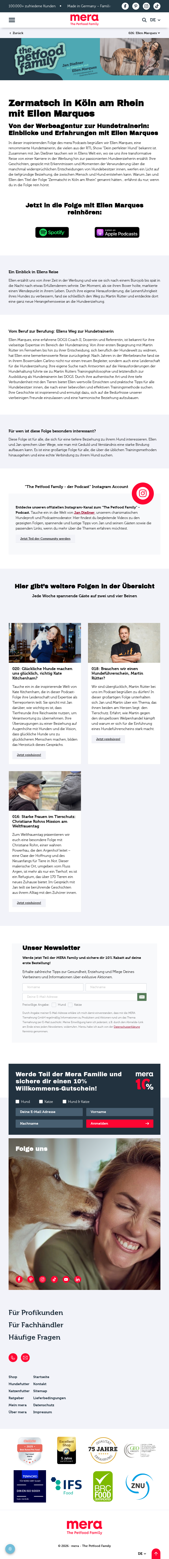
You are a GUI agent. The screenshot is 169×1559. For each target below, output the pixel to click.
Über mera (18, 1412)
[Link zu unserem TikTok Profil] (54, 1279)
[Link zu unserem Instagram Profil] (42, 1279)
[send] (142, 997)
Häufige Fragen (35, 1337)
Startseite (41, 1377)
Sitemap (40, 1391)
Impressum (42, 1412)
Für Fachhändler (36, 1325)
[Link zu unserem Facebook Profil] (19, 1279)
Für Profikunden (36, 1313)
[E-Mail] (25, 1357)
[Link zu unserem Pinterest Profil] (30, 1279)
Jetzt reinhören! (29, 755)
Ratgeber (16, 1398)
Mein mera (18, 1405)
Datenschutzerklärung (127, 1026)
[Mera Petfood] (84, 1533)
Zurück (17, 33)
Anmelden (99, 1123)
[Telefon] (13, 1357)
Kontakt (39, 1384)
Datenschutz (43, 1405)
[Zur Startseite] (84, 19)
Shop (13, 1377)
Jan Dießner (84, 512)
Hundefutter (19, 1384)
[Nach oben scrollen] (156, 1553)
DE (153, 19)
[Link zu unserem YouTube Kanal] (66, 1279)
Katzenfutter (19, 1391)
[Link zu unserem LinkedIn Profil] (77, 1279)
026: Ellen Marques (143, 33)
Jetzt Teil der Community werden (45, 538)
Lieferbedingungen (49, 1398)
